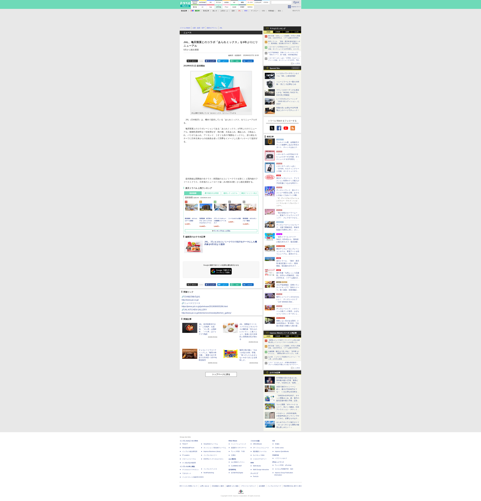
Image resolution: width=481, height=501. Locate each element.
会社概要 (262, 486)
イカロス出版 (255, 441)
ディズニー (254, 11)
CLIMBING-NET (236, 466)
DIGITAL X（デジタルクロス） (214, 459)
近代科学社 (232, 469)
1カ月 (296, 32)
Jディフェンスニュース (261, 448)
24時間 (277, 32)
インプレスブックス (210, 469)
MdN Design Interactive (261, 469)
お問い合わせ (204, 486)
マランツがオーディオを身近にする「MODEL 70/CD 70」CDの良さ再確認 (287, 92)
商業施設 (271, 11)
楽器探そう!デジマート (239, 448)
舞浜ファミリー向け (249, 193)
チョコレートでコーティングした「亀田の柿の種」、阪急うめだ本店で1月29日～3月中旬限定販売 (208, 355)
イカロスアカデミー (260, 459)
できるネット (186, 473)
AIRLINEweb (257, 444)
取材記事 (206, 11)
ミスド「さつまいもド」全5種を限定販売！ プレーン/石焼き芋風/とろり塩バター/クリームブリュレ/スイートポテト (283, 365)
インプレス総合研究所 (189, 451)
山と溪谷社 (232, 459)
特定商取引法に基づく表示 (293, 486)
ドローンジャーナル (189, 459)
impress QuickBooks (282, 451)
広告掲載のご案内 (218, 486)
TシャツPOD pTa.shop (283, 465)
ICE (273, 441)
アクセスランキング (277, 29)
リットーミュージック (238, 444)
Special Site (275, 68)
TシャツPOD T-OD (238, 451)
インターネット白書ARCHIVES (193, 477)
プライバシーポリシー (248, 486)
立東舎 (233, 455)
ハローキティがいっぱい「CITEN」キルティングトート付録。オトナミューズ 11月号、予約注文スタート (284, 60)
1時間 (268, 32)
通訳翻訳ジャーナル (260, 451)
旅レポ (215, 11)
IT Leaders (186, 455)
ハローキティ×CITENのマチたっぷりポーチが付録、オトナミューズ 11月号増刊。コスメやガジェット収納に (284, 49)
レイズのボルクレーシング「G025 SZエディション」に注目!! (287, 101)
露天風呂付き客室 (212, 193)
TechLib (255, 476)
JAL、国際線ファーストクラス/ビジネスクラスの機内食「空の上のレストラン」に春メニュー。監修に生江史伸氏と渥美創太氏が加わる (248, 331)
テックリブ (254, 473)
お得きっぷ (224, 11)
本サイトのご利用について (188, 486)
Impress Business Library (212, 451)
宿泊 (279, 11)
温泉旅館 (192, 193)
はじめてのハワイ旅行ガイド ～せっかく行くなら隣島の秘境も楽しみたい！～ (287, 424)
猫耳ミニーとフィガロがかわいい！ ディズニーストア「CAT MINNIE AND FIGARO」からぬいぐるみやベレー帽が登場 (287, 302)
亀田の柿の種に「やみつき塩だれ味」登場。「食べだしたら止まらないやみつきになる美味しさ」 (248, 355)
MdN (252, 463)
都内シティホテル (230, 193)
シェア (212, 61)
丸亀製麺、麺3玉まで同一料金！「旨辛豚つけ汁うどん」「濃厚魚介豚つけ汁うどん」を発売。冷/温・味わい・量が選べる (283, 354)
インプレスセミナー (210, 455)
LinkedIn (249, 61)
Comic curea (279, 448)
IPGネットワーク (278, 462)
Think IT (185, 444)
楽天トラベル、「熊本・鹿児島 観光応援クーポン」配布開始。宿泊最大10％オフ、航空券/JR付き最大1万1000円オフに (284, 44)
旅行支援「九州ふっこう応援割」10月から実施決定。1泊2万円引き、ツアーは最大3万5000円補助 (284, 38)
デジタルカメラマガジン (190, 469)
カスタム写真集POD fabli (284, 469)
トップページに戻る (221, 374)
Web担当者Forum (188, 448)
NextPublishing (209, 473)
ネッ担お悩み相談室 (189, 463)
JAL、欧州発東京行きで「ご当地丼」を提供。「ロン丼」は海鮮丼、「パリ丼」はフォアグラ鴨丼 (207, 329)
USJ (263, 11)
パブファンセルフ (281, 458)
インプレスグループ (274, 486)
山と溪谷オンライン (238, 462)
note (237, 61)
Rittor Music (233, 441)
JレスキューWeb (258, 455)
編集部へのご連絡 (232, 486)
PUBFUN (275, 455)
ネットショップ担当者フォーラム (215, 448)
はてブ (225, 61)
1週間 (287, 32)
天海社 (277, 444)
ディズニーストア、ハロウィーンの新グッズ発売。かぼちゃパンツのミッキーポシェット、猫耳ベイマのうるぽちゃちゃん (287, 314)
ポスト (194, 61)
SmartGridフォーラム (211, 444)
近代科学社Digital (237, 473)
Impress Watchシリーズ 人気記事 (283, 333)
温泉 (233, 11)
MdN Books (257, 466)
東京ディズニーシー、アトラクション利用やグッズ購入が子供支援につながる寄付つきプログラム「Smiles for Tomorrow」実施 (287, 183)
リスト (201, 61)
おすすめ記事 (275, 373)
